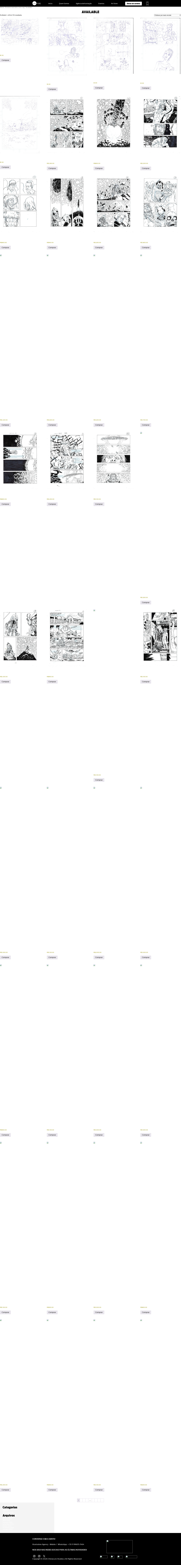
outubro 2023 (7, 1529)
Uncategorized (8, 1512)
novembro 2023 (8, 1528)
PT (147, 2)
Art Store (114, 3)
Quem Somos (64, 3)
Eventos (101, 3)
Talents (5, 1510)
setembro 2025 (8, 1524)
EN (147, 4)
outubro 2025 (7, 1522)
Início (50, 3)
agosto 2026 (7, 1519)
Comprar (5, 60)
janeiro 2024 (7, 1526)
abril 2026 (6, 1521)
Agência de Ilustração (84, 3)
